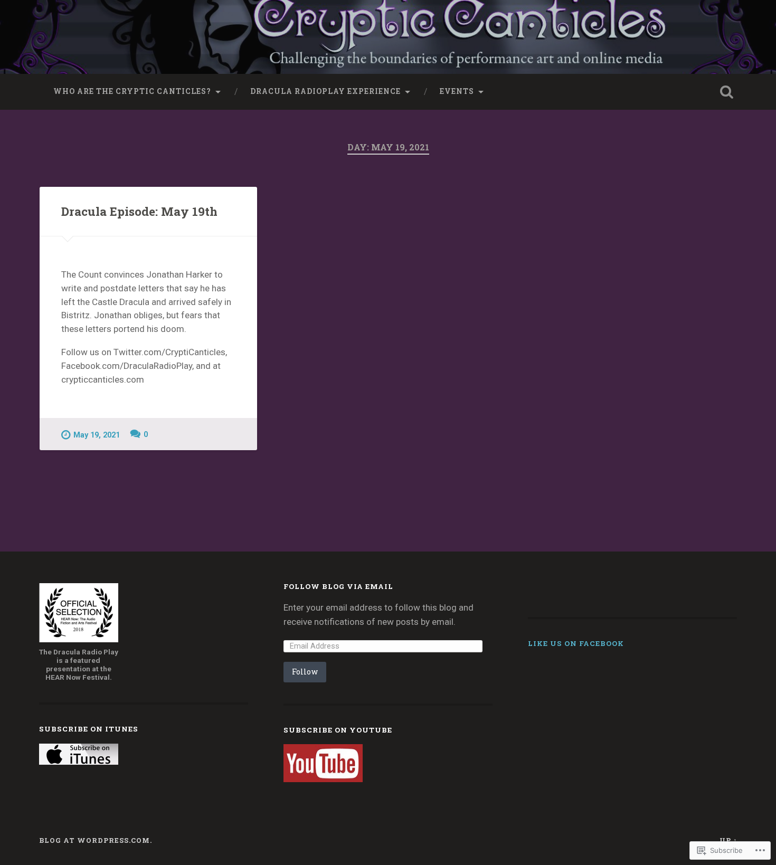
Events (457, 91)
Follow (305, 672)
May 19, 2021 (96, 435)
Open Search (726, 92)
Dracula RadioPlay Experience (325, 91)
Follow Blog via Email (338, 586)
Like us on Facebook (576, 643)
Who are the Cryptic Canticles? (132, 91)
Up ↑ (728, 840)
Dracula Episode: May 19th (139, 211)
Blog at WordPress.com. (95, 840)
